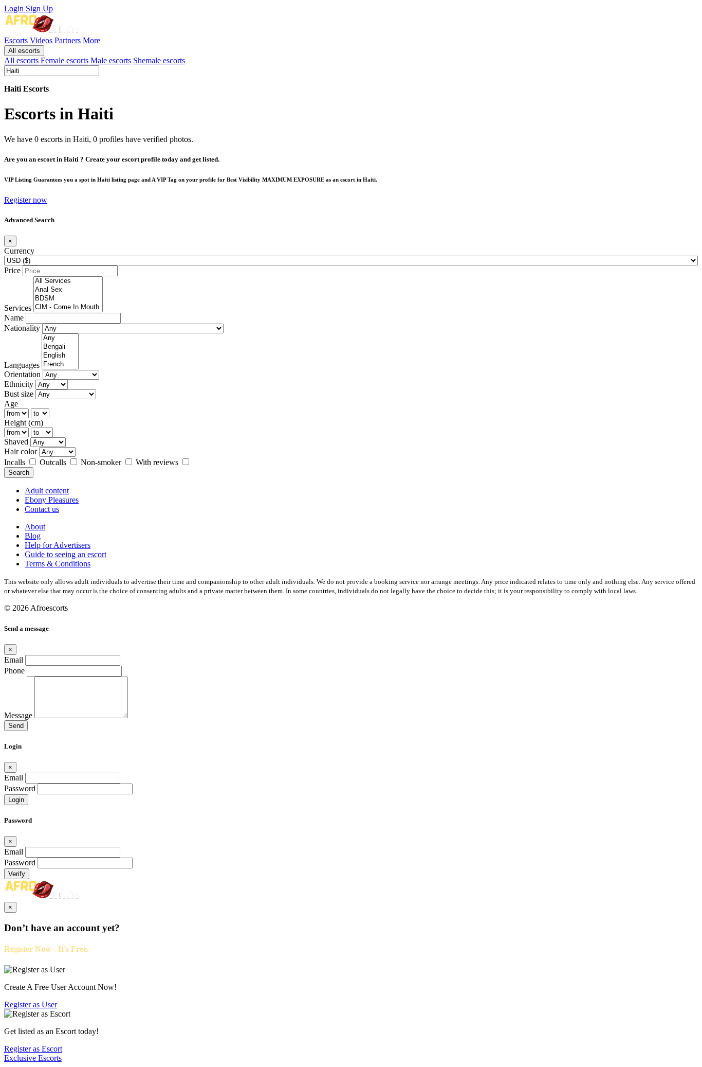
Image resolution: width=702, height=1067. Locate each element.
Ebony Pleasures (52, 499)
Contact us (42, 509)
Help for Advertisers (57, 545)
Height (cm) (23, 422)
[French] (60, 364)
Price (12, 270)
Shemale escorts (159, 60)
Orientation (22, 374)
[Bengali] (60, 347)
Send (16, 726)
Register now (25, 199)
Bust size (18, 393)
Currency (19, 250)
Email (13, 659)
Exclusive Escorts (33, 1058)
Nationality (22, 328)
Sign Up (39, 8)
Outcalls (54, 462)
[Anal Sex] (68, 290)
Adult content (47, 490)
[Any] (60, 338)
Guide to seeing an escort (65, 554)
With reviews (158, 462)
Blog (33, 535)
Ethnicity (18, 384)
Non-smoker (102, 462)
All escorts (24, 51)
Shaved (16, 441)
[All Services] (68, 281)
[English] (60, 355)
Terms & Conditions (57, 563)
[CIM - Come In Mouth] (68, 307)
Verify (16, 874)
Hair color (20, 451)
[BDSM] (68, 298)
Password (19, 788)
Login (15, 8)
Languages (22, 365)
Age (11, 403)
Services (17, 308)
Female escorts (64, 60)
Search (18, 472)
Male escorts (110, 60)
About (35, 526)
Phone (14, 670)
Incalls (15, 462)
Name (14, 317)
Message (18, 715)
